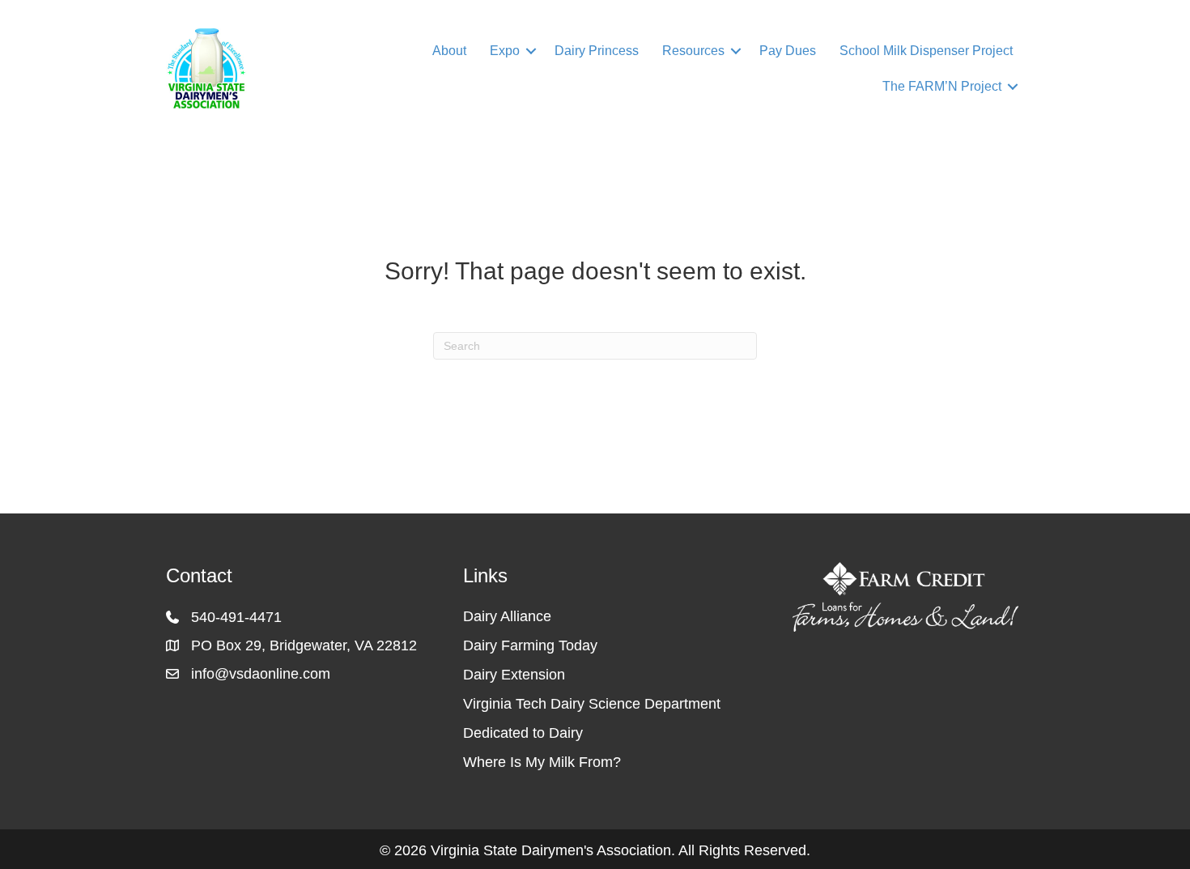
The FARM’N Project (941, 86)
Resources (693, 51)
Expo (505, 51)
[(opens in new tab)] (905, 596)
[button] (531, 51)
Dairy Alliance (507, 616)
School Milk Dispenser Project (926, 51)
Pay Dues (787, 51)
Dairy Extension (514, 675)
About (449, 51)
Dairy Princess (597, 51)
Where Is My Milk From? (542, 762)
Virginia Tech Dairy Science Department (591, 704)
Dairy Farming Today (530, 645)
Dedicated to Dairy (523, 733)
